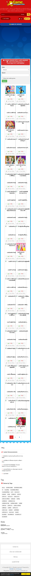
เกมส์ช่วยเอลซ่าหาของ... (23, 130)
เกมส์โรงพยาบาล (5, 512)
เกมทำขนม (19, 494)
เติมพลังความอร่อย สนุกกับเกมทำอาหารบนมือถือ (12, 456)
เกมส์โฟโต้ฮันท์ (16, 510)
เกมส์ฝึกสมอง (4, 507)
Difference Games (18, 487)
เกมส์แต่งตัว (10, 510)
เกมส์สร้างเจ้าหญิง (12, 270)
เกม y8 (12, 492)
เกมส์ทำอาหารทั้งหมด (17, 505)
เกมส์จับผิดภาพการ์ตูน (5, 503)
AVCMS (11, 569)
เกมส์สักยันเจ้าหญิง (12, 426)
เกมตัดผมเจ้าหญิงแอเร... (12, 357)
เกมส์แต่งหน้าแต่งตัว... (12, 217)
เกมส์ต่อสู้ (20, 503)
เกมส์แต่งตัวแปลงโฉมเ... (23, 112)
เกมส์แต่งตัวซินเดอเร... (23, 287)
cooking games (9, 487)
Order (3, 67)
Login (21, 18)
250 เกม (3, 487)
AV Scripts (19, 569)
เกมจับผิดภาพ (13, 494)
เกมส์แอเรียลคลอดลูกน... (23, 409)
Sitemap (15, 557)
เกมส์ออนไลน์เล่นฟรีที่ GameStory (15, 3)
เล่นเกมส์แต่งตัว (4, 516)
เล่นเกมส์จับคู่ (4, 514)
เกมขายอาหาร (17, 492)
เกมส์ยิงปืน (9, 507)
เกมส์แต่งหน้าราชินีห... (23, 304)
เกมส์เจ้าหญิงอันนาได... (10, 165)
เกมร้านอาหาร (10, 496)
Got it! (26, 573)
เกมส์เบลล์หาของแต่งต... (12, 147)
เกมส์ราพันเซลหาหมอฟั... (10, 130)
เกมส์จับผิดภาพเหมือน (14, 503)
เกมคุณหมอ (4, 494)
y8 (2, 489)
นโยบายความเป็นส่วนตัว (15, 551)
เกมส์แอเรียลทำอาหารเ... (23, 357)
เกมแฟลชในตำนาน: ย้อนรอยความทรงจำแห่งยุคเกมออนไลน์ (12, 469)
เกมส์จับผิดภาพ (4, 501)
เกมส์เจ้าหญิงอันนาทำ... (22, 374)
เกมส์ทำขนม (4, 505)
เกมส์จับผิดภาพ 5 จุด (11, 501)
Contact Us (15, 546)
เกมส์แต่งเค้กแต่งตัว (22, 339)
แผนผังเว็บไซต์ (15, 562)
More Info (12, 574)
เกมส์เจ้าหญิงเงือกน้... (12, 200)
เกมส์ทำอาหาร (10, 505)
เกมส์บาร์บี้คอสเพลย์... (12, 374)
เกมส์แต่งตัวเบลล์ (12, 235)
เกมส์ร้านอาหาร (15, 507)
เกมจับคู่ (8, 494)
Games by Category (16, 24)
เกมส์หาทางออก (4, 510)
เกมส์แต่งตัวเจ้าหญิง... (20, 95)
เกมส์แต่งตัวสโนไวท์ (12, 304)
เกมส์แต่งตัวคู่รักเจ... (23, 322)
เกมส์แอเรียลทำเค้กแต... (12, 409)
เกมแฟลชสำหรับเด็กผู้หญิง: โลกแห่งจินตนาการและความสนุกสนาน (11, 465)
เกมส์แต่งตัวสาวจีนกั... (12, 391)
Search (3, 72)
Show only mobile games (9, 78)
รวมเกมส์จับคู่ (7, 489)
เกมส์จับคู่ (18, 498)
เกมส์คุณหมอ (13, 498)
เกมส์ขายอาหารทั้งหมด (5, 498)
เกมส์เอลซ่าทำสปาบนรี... (23, 147)
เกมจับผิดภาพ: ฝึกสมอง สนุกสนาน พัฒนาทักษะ (12, 461)
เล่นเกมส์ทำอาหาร (18, 514)
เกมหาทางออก (11, 512)
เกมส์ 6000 (5, 473)
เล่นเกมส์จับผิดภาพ (11, 514)
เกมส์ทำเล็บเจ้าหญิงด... (23, 270)
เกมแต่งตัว (17, 512)
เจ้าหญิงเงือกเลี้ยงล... (23, 235)
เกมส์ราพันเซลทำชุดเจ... (21, 165)
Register (27, 18)
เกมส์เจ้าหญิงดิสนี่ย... (23, 200)
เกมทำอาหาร (4, 496)
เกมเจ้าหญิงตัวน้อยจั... (12, 322)
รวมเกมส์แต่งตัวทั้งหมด (5, 492)
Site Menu (6, 18)
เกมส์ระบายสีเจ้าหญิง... (12, 112)
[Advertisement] (15, 43)
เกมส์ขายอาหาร (16, 496)
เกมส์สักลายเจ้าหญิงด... (10, 95)
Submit (4, 81)
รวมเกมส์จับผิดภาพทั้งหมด (14, 489)
